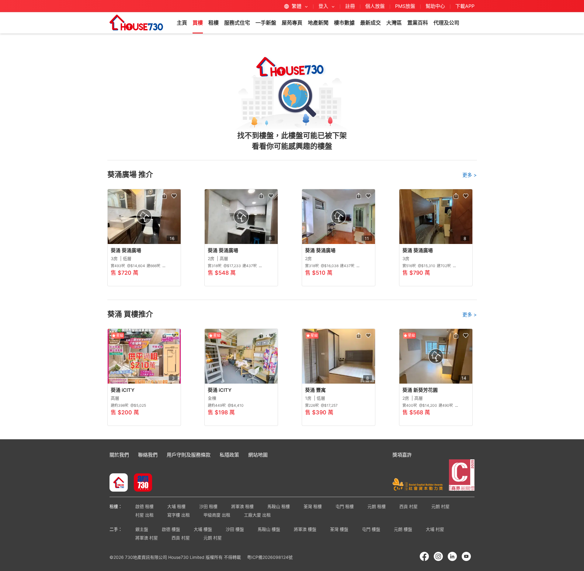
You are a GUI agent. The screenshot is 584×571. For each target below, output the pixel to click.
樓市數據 (344, 23)
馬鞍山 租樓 (278, 506)
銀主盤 (141, 529)
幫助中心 (436, 6)
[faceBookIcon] (424, 556)
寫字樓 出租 (178, 514)
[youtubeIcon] (466, 556)
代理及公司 (446, 23)
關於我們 (119, 455)
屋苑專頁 (292, 23)
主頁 (182, 23)
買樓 (198, 23)
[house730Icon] (118, 483)
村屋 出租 (144, 514)
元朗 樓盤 (403, 529)
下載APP (464, 6)
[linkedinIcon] (452, 556)
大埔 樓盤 (203, 529)
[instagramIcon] (438, 556)
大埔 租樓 (176, 506)
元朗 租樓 (376, 506)
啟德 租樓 (144, 506)
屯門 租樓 (344, 506)
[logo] (136, 22)
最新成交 (370, 23)
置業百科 (417, 23)
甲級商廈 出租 (216, 514)
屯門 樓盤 (371, 529)
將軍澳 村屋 (146, 537)
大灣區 (394, 23)
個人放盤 (375, 6)
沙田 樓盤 (235, 529)
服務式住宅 (237, 23)
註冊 (350, 6)
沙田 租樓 (208, 506)
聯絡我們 (148, 455)
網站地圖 (258, 455)
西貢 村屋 (408, 506)
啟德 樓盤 (171, 529)
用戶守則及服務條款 (188, 455)
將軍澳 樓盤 (305, 529)
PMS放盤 (405, 6)
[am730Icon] (140, 483)
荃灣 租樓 (313, 506)
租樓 (213, 23)
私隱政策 (229, 455)
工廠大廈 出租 (257, 514)
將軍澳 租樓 (242, 506)
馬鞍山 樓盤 (269, 529)
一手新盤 (265, 23)
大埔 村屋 (435, 529)
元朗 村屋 (440, 506)
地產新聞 (318, 23)
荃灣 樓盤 (339, 529)
